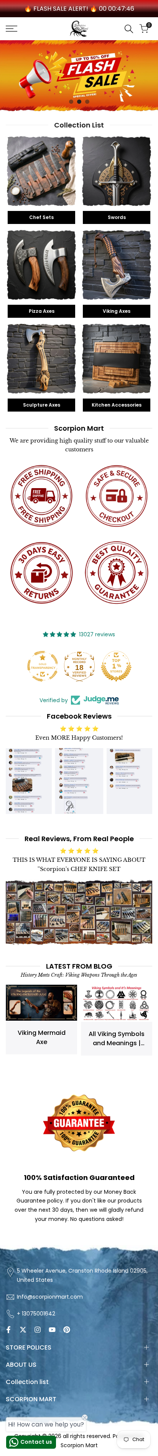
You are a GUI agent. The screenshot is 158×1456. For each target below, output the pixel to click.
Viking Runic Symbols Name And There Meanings (117, 1046)
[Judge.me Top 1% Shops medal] (115, 666)
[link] (79, 75)
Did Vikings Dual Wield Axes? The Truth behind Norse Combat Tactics (41, 1064)
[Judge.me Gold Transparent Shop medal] (42, 666)
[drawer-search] (129, 29)
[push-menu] (11, 28)
